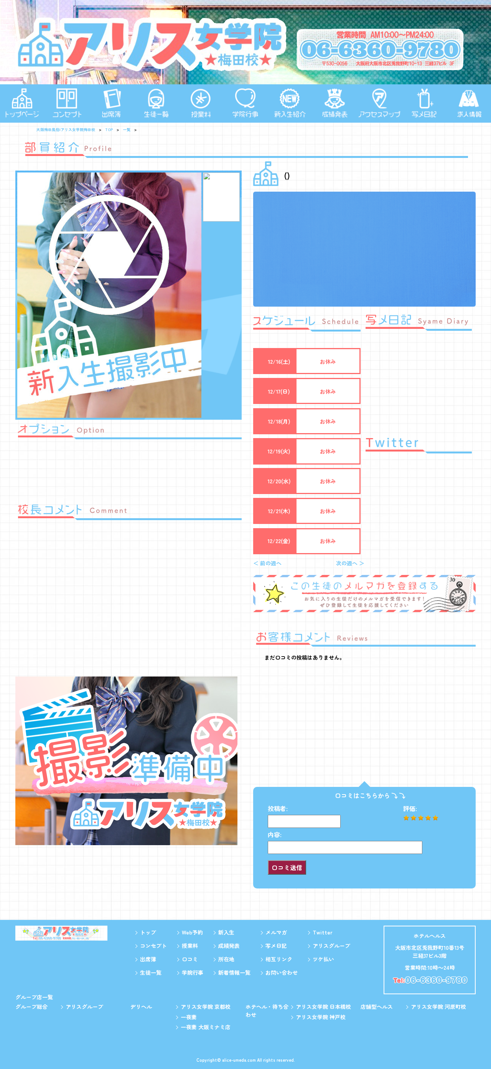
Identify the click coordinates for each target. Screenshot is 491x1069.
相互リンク (278, 959)
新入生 (226, 932)
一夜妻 (189, 1017)
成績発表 (229, 945)
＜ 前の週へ (267, 563)
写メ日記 (276, 945)
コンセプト (153, 945)
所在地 (226, 959)
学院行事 (192, 972)
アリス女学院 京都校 (206, 1006)
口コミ (190, 959)
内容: (275, 834)
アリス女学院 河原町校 (438, 1006)
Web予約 (192, 932)
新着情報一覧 (234, 972)
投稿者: (278, 808)
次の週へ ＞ (350, 563)
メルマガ (276, 932)
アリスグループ (331, 945)
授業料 (190, 945)
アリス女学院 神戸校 (321, 1017)
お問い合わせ (281, 972)
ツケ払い (323, 959)
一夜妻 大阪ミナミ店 (206, 1027)
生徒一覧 (150, 972)
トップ (148, 932)
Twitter (322, 932)
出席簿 (148, 959)
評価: (410, 808)
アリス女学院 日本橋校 (323, 1006)
